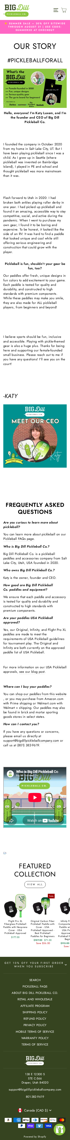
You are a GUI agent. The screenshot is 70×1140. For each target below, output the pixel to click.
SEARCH (35, 980)
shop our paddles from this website (41, 694)
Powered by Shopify (35, 1136)
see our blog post (32, 671)
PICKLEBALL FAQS (35, 986)
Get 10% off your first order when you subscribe (33, 964)
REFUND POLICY (35, 1019)
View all (35, 884)
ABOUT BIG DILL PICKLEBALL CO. (35, 993)
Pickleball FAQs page (18, 539)
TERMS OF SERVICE (35, 1044)
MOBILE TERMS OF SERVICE (35, 1032)
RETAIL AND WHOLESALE (35, 999)
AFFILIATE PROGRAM (34, 1006)
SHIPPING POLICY (35, 1012)
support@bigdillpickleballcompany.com (31, 740)
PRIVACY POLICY (35, 1025)
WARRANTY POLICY (35, 1038)
